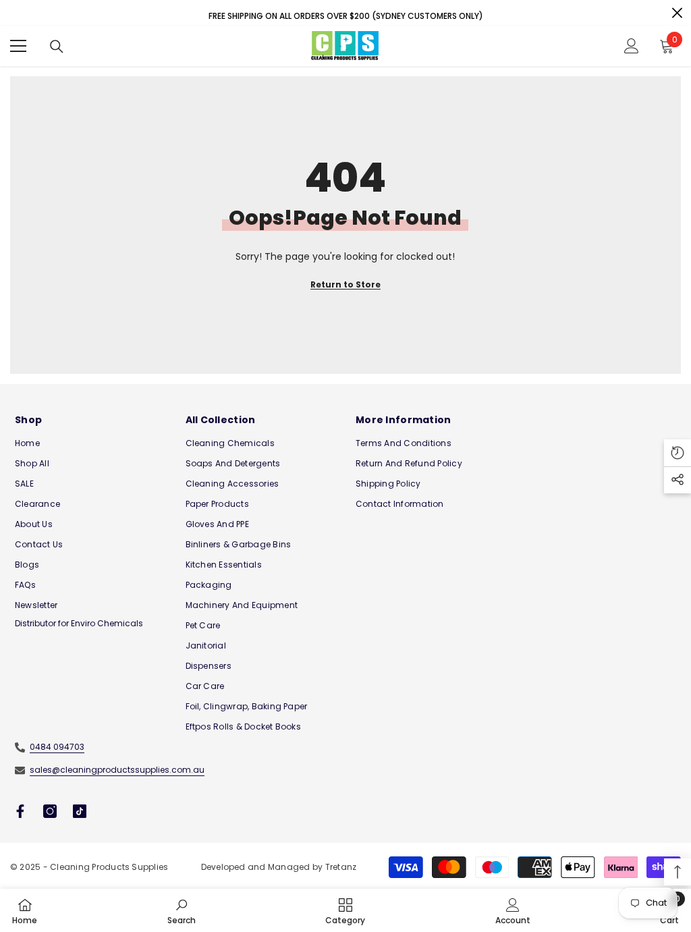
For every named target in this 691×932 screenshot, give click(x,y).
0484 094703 (57, 746)
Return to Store (345, 284)
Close (677, 13)
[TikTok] (79, 811)
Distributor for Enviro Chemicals (79, 623)
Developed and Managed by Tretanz (279, 867)
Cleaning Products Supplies (109, 867)
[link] (181, 910)
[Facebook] (20, 811)
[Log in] (631, 45)
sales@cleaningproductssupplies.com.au (117, 769)
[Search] (57, 46)
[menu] (18, 46)
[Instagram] (50, 811)
